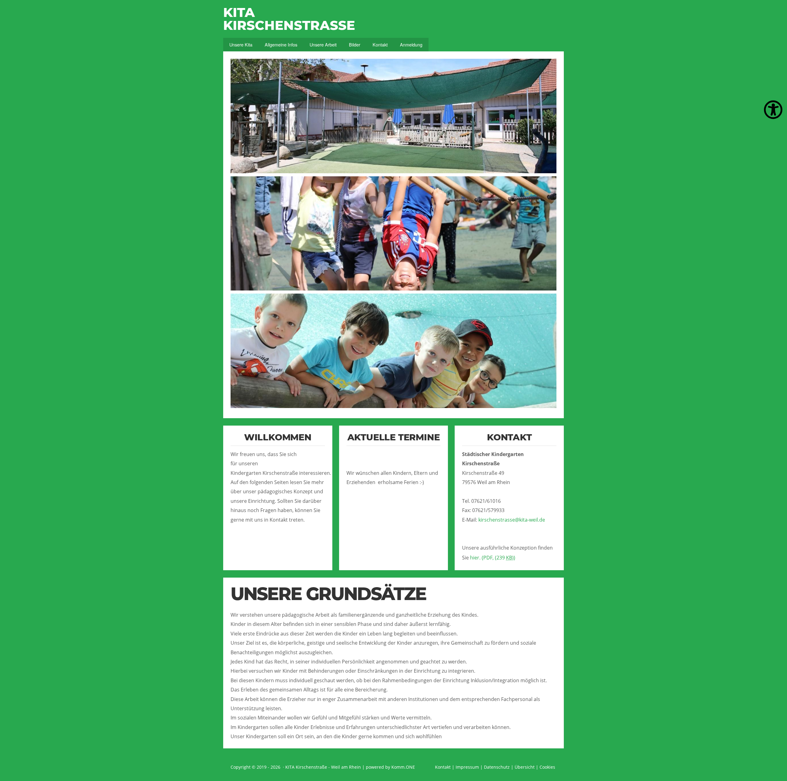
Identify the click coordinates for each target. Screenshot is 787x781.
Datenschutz (497, 767)
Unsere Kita (240, 44)
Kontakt (380, 44)
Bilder (354, 44)
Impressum (467, 767)
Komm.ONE (403, 767)
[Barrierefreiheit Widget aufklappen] (773, 109)
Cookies (547, 767)
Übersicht (525, 767)
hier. (492, 557)
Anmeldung (411, 44)
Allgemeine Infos (281, 44)
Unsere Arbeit (323, 44)
